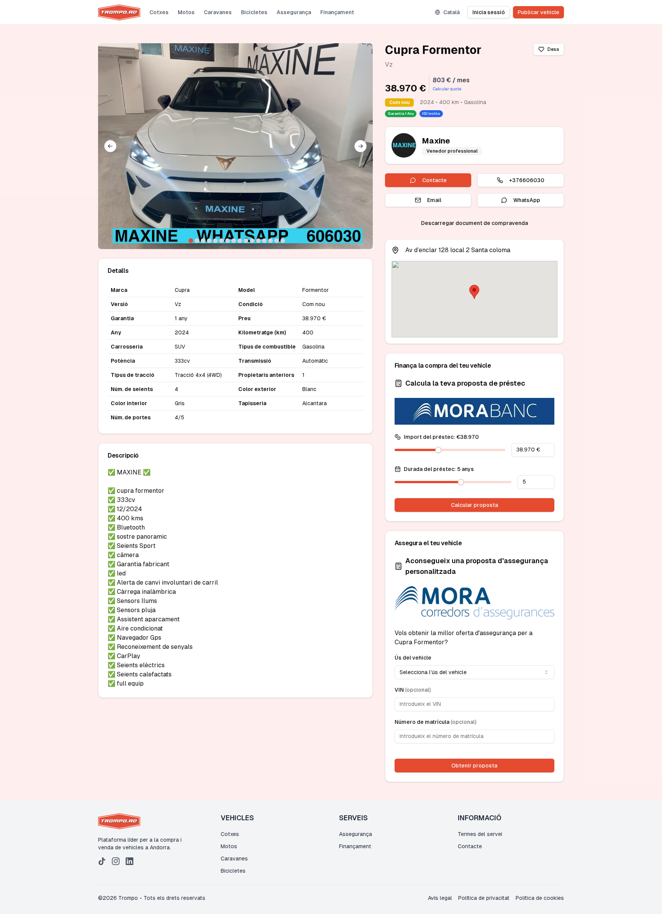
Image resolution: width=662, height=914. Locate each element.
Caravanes (218, 12)
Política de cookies (540, 898)
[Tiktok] (102, 861)
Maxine (436, 141)
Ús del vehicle (413, 658)
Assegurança (294, 12)
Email (434, 200)
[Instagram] (116, 861)
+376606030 (526, 180)
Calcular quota (447, 88)
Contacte (434, 180)
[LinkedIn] (129, 861)
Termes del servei (480, 834)
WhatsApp (526, 200)
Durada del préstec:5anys (439, 469)
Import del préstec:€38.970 (441, 437)
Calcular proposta (474, 505)
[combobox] (474, 672)
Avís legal (440, 898)
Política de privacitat (484, 898)
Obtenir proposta (474, 765)
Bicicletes (254, 12)
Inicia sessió (488, 12)
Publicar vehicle (538, 12)
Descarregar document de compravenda (474, 223)
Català (451, 12)
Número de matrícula (435, 722)
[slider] (438, 450)
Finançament (337, 12)
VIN (413, 690)
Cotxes (159, 12)
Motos (186, 12)
